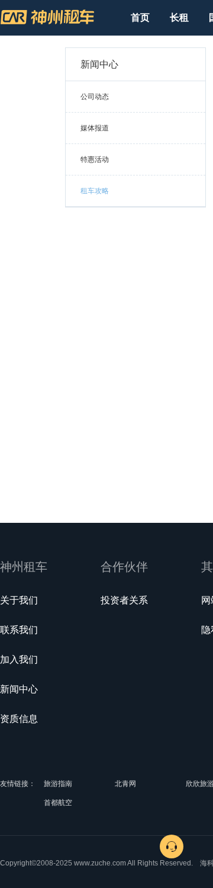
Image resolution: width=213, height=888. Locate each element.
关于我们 (19, 600)
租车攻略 (94, 191)
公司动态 (94, 96)
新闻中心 (19, 689)
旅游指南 (58, 784)
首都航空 (58, 802)
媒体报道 (94, 128)
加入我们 (19, 659)
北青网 (125, 784)
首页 (140, 17)
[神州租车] (47, 17)
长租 (179, 17)
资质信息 (19, 719)
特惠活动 (94, 159)
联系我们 (19, 630)
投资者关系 (124, 600)
